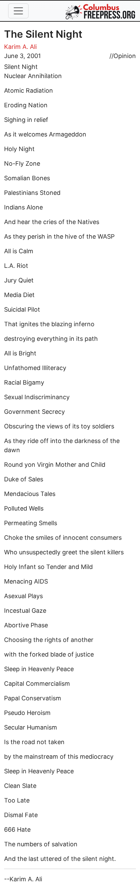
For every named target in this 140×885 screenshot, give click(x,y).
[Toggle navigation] (18, 10)
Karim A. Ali (20, 46)
